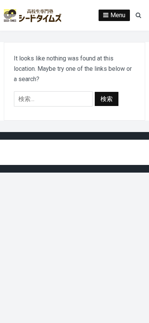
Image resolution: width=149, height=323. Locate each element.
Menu (117, 15)
